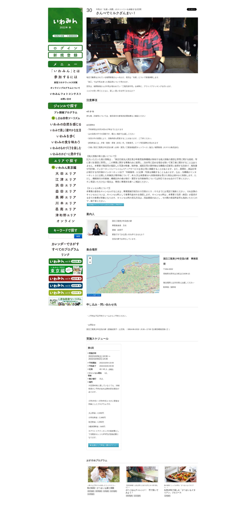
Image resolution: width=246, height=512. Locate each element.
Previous (89, 45)
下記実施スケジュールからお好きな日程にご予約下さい (105, 204)
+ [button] (90, 258)
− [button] (90, 262)
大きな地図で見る (94, 295)
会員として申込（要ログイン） (104, 445)
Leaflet (157, 292)
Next (194, 45)
